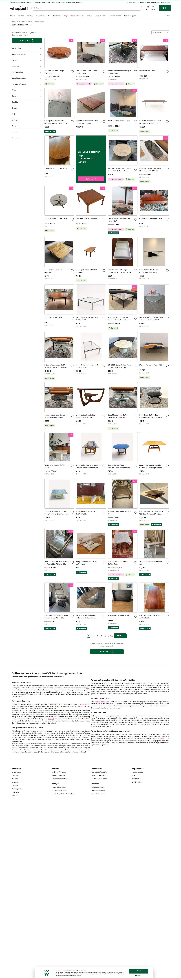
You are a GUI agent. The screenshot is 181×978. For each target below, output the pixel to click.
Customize (137, 975)
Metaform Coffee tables (60, 779)
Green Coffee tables (98, 790)
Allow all (139, 970)
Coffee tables (40, 22)
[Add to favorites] (72, 71)
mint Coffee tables (98, 787)
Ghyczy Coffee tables (59, 775)
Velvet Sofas (136, 779)
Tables (30, 22)
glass (141, 738)
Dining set (15, 782)
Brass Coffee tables (98, 775)
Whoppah (51, 719)
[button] (127, 2)
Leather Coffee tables (99, 779)
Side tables (15, 775)
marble (162, 738)
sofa (87, 688)
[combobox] (88, 8)
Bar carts (15, 779)
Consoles (15, 785)
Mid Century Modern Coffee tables (63, 794)
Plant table (15, 792)
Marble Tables (136, 782)
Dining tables (16, 772)
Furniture (22, 22)
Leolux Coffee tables (59, 772)
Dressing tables (17, 789)
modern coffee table (102, 702)
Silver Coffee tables (98, 794)
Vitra (133, 775)
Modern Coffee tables (59, 790)
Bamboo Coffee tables (99, 772)
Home (14, 22)
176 (111, 636)
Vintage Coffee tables (59, 787)
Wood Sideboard (137, 772)
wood (155, 738)
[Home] (19, 8)
